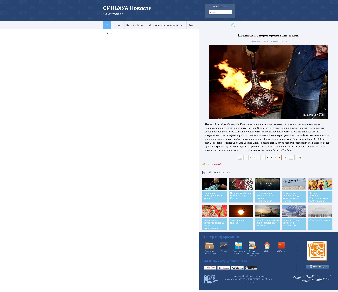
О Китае (281, 251)
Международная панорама (165, 25)
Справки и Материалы (210, 252)
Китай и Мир (134, 25)
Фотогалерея (219, 172)
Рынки (224, 251)
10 (284, 157)
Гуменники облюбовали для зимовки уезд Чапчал (292, 197)
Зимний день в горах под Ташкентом (291, 223)
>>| (299, 157)
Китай (117, 25)
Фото (191, 25)
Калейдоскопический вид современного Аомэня (269, 223)
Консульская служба (239, 252)
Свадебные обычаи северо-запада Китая (241, 196)
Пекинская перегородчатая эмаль (213, 196)
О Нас (267, 251)
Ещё (107, 33)
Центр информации (220, 237)
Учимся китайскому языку (253, 253)
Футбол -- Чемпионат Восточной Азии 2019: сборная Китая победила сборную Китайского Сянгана (318, 202)
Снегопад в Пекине (320, 220)
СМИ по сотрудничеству (225, 261)
